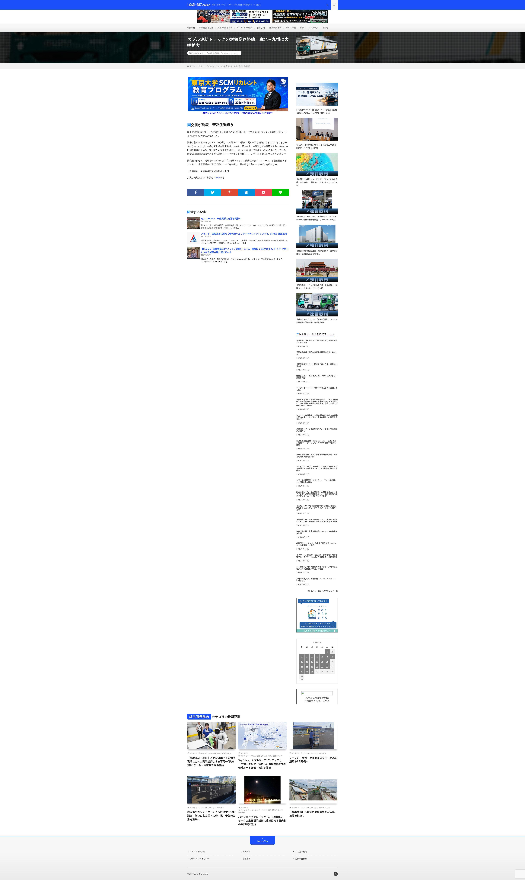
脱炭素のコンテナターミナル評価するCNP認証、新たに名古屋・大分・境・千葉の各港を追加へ (211, 815)
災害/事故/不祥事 (225, 27)
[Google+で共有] (229, 192)
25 (307, 671)
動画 (218, 753)
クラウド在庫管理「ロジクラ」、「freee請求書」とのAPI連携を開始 (316, 481)
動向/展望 (212, 753)
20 (317, 666)
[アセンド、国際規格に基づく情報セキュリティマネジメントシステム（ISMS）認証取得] (193, 238)
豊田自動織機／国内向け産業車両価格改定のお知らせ (316, 353)
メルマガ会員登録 (197, 851)
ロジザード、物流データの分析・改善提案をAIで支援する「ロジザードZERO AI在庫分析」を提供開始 (316, 556)
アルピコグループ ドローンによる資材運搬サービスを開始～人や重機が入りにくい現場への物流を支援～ (316, 468)
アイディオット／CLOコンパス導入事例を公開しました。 (316, 389)
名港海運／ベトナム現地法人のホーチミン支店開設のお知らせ (316, 430)
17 (302, 666)
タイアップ (313, 27)
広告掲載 (246, 851)
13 (317, 661)
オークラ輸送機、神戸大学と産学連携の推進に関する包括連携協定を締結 (316, 455)
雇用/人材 (261, 27)
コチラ (217, 177)
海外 (269, 756)
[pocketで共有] (263, 192)
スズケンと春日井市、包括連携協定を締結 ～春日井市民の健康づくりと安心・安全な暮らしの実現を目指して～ (317, 417)
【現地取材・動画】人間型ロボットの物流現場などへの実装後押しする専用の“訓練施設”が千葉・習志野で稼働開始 (211, 761)
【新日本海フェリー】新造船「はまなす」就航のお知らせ (316, 365)
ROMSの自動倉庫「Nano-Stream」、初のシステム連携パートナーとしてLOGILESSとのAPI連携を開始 (316, 443)
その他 (325, 27)
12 (312, 661)
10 (302, 661)
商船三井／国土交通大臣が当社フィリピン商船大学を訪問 (316, 532)
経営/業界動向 (275, 27)
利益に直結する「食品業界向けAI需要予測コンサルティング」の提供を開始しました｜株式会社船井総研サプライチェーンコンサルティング (316, 494)
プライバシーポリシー (199, 858)
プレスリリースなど (231, 53)
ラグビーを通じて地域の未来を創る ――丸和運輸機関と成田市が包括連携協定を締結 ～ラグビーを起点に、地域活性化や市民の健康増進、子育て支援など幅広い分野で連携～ (317, 402)
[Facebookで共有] (195, 192)
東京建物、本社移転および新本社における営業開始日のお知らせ (316, 341)
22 (327, 666)
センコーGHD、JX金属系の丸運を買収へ (221, 218)
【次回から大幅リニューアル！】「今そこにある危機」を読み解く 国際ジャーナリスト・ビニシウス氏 (316, 182)
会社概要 (246, 858)
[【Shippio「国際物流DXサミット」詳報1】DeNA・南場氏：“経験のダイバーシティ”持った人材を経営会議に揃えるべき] (193, 253)
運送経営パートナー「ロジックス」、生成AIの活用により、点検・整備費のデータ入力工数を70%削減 (317, 520)
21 (322, 666)
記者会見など (226, 753)
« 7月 (301, 680)
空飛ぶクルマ (277, 756)
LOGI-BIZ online (201, 874)
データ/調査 (291, 27)
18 (307, 666)
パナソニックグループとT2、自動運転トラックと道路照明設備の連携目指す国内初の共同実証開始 (262, 820)
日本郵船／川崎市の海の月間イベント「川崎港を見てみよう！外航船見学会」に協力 (316, 568)
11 (307, 661)
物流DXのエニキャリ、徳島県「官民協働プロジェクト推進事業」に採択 (316, 544)
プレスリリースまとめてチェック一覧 (322, 591)
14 (322, 661)
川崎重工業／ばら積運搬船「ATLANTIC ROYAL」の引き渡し (316, 580)
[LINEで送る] (280, 192)
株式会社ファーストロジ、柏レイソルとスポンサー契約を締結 (316, 377)
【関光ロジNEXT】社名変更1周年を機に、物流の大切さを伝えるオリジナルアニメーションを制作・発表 (316, 508)
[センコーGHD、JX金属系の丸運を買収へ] (193, 223)
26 (312, 671)
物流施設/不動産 (206, 27)
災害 (329, 807)
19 (312, 666)
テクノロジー (245, 810)
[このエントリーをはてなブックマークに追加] (246, 192)
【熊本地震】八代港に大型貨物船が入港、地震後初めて (313, 813)
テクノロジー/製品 (245, 27)
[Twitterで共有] (212, 192)
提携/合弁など (262, 756)
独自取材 (191, 27)
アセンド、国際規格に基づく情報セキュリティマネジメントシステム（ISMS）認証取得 (244, 233)
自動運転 (241, 812)
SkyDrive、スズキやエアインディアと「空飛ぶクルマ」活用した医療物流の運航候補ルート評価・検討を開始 (262, 764)
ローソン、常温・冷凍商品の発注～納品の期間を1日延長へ (313, 759)
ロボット (204, 753)
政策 (302, 27)
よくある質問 (301, 851)
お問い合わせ (301, 858)
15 (327, 661)
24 (302, 671)
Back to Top (262, 841)
